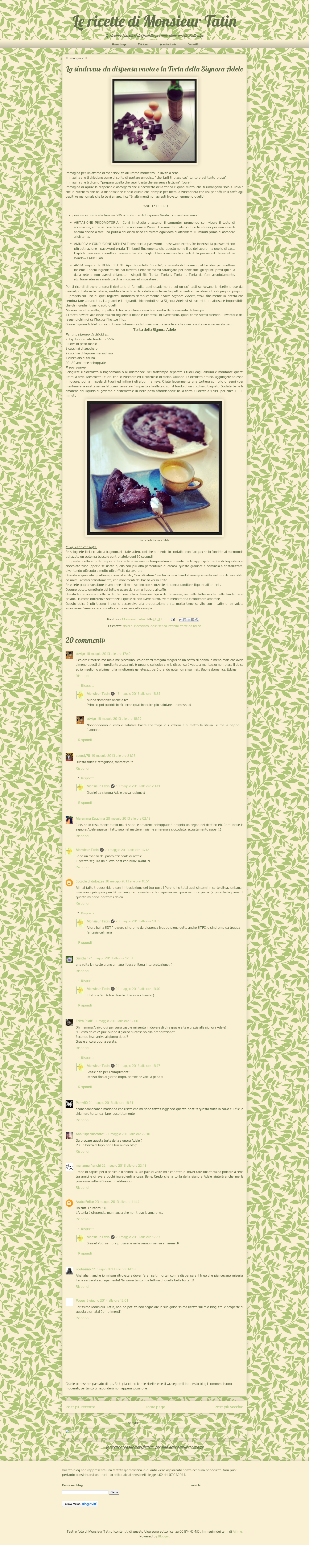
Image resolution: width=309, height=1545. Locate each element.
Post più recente (80, 1407)
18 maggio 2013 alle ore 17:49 (108, 654)
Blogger (163, 1536)
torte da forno (190, 626)
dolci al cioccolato (136, 626)
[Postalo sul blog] (185, 620)
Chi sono (143, 44)
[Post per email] (172, 619)
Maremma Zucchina (90, 818)
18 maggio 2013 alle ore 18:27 (119, 719)
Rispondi (82, 676)
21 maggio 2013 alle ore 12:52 (111, 958)
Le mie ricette (168, 44)
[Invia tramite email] (181, 620)
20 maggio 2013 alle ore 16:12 (127, 850)
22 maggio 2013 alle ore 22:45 (124, 1165)
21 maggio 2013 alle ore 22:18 (128, 1134)
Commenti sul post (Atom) (162, 1423)
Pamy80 (82, 1103)
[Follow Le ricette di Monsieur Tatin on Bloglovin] (80, 1506)
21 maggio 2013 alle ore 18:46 (138, 989)
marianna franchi (88, 1165)
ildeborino (83, 1269)
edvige (80, 654)
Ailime (237, 1531)
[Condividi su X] (189, 620)
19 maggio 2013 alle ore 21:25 (113, 756)
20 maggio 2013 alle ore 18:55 (138, 921)
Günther (82, 958)
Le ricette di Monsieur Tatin (154, 21)
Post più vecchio (228, 1407)
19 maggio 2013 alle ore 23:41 (138, 786)
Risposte (87, 686)
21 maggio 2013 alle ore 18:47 (138, 1066)
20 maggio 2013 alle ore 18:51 (127, 881)
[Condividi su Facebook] (193, 620)
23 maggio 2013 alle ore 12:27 (138, 1237)
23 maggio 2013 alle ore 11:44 (117, 1202)
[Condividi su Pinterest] (197, 620)
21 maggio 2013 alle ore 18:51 (111, 1103)
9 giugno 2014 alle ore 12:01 (107, 1300)
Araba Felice (85, 1202)
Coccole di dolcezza (90, 881)
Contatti (193, 44)
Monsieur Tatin (98, 694)
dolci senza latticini (165, 626)
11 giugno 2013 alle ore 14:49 (114, 1269)
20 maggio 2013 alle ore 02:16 (128, 818)
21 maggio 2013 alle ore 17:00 (116, 1021)
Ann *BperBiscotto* (90, 1134)
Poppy (80, 1300)
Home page (119, 44)
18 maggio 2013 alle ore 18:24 (138, 694)
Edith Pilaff (84, 1021)
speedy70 (83, 756)
